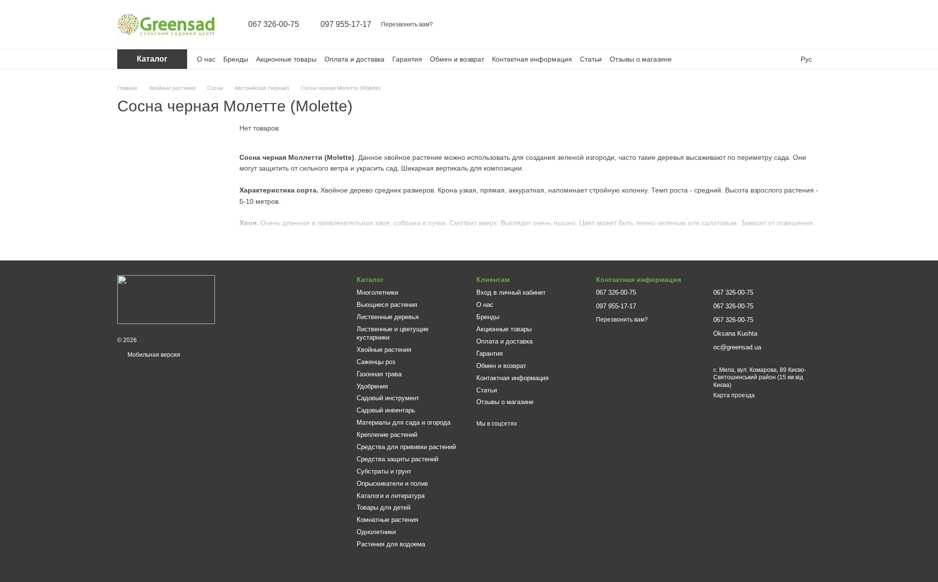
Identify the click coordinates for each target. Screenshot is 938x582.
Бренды (235, 59)
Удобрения (372, 386)
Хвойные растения (384, 349)
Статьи (591, 59)
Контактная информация (532, 59)
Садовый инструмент (388, 398)
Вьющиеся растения (387, 304)
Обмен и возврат (457, 59)
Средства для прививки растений (406, 447)
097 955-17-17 (345, 24)
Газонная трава (379, 374)
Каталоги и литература (391, 495)
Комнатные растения (387, 519)
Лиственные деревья (388, 317)
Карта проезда (734, 395)
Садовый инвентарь (386, 410)
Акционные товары (286, 59)
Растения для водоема (391, 544)
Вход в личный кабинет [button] (511, 292)
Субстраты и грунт (384, 471)
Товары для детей (383, 507)
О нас (206, 59)
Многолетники (377, 292)
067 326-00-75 (273, 24)
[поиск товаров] (737, 24)
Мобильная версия (153, 354)
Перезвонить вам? (407, 24)
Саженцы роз (376, 362)
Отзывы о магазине (641, 59)
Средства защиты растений (397, 459)
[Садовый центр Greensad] (166, 299)
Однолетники (376, 532)
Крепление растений (387, 434)
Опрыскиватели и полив (392, 483)
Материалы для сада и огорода (403, 422)
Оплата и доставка (354, 59)
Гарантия (407, 59)
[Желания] (787, 24)
